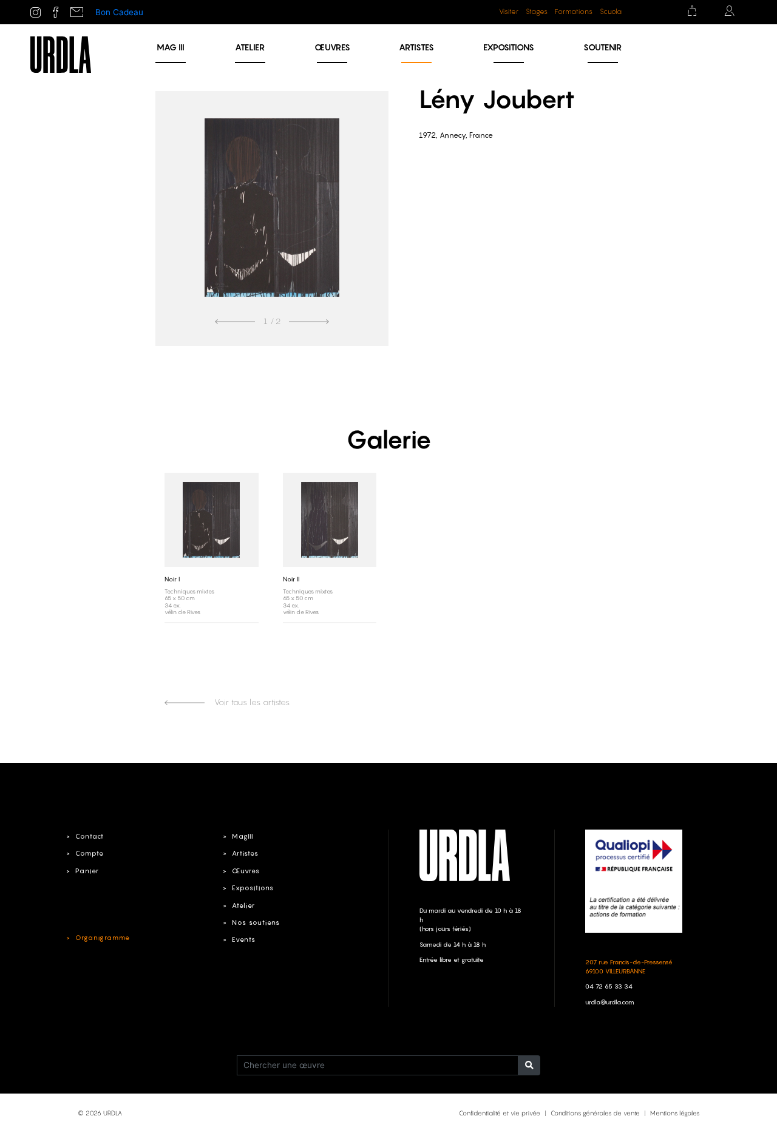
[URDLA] (60, 54)
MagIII (242, 836)
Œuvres (332, 47)
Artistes (416, 47)
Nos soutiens (256, 922)
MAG (171, 47)
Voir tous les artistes (251, 702)
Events (244, 939)
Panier (87, 871)
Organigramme (102, 937)
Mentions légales (674, 1113)
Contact (89, 836)
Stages (537, 11)
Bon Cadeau (119, 12)
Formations (573, 11)
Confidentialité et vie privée (499, 1113)
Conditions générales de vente (595, 1113)
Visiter (508, 11)
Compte (89, 853)
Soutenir (602, 47)
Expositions (508, 47)
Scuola (611, 11)
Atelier (250, 47)
